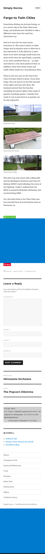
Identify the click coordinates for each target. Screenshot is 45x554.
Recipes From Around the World (19, 442)
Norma (9, 271)
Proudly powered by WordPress (26, 504)
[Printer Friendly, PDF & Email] (22, 217)
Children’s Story (10, 497)
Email (6, 340)
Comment (8, 297)
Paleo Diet (7, 481)
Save (8, 264)
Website (7, 351)
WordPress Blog (12, 445)
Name (6, 330)
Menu (37, 8)
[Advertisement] (22, 240)
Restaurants (8, 487)
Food (5, 471)
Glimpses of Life (30, 271)
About (6, 455)
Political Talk (11, 439)
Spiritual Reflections (12, 466)
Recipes (6, 476)
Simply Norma (12, 8)
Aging (6, 492)
